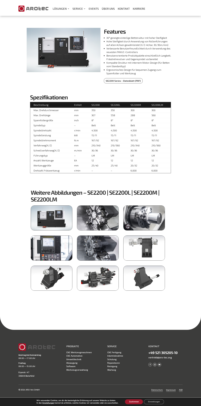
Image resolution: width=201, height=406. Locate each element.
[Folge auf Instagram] (155, 364)
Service (77, 8)
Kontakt (124, 8)
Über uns (108, 8)
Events (94, 8)
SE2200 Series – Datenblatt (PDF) (123, 80)
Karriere (139, 8)
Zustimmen (134, 401)
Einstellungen (48, 403)
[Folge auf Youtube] (159, 364)
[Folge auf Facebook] (150, 364)
